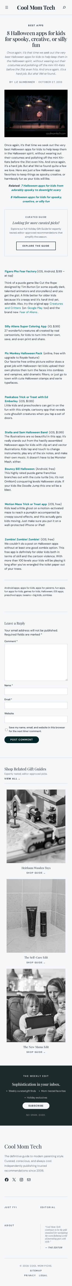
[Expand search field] (64, 7)
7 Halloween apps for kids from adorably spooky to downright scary (37, 188)
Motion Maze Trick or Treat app (26, 504)
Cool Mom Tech (36, 7)
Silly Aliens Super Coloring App (26, 326)
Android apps (12, 587)
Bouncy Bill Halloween (20, 469)
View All (12, 778)
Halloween (47, 591)
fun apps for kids (13, 591)
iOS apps (59, 591)
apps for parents (45, 587)
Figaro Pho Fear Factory (21, 271)
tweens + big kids (32, 595)
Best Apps (36, 25)
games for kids (32, 591)
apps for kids (27, 587)
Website (9, 713)
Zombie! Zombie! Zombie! (22, 539)
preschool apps (13, 595)
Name (8, 685)
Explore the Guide (39, 247)
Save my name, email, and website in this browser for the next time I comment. (37, 729)
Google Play (35, 308)
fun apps (60, 587)
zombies (47, 595)
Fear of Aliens (28, 312)
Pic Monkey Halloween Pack (23, 353)
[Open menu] (6, 7)
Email (8, 699)
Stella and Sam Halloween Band (26, 432)
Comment (11, 641)
